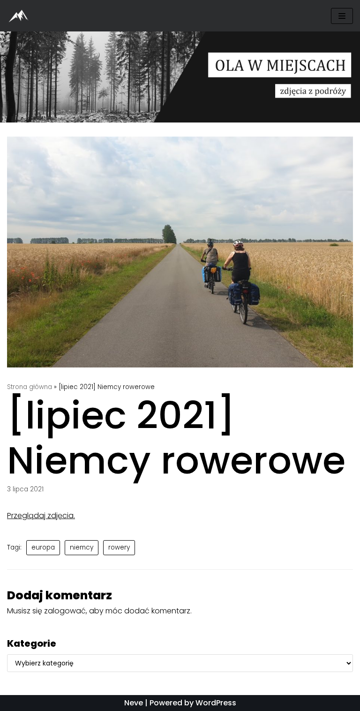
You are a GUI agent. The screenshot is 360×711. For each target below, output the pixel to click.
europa (43, 547)
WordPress (215, 702)
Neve (133, 702)
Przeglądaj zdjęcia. (41, 515)
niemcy (81, 547)
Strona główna (29, 386)
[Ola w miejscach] (21, 16)
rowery (119, 547)
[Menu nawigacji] (342, 16)
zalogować (65, 610)
